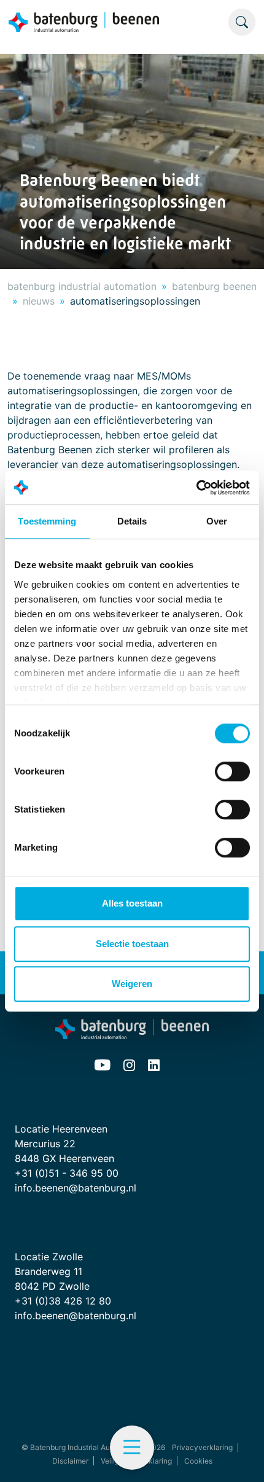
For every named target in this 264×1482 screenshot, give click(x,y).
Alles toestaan (132, 903)
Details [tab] (132, 521)
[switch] (232, 771)
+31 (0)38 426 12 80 (63, 1301)
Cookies (198, 1460)
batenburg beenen (214, 286)
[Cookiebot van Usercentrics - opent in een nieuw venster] (196, 488)
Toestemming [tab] (47, 521)
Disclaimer (70, 1460)
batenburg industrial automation (82, 286)
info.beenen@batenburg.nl (75, 1188)
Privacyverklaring (202, 1447)
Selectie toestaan (132, 943)
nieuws (39, 301)
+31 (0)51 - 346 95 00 (66, 1173)
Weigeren (132, 983)
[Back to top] (239, 1457)
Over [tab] (216, 521)
